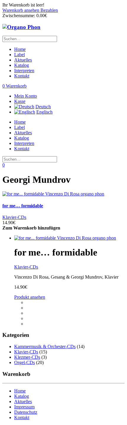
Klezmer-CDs (27, 357)
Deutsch (43, 106)
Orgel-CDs (24, 362)
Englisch (44, 111)
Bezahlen (49, 10)
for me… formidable (22, 205)
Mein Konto (25, 95)
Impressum (24, 406)
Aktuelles (23, 59)
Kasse (19, 101)
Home (20, 49)
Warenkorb (14, 85)
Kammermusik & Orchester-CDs (45, 346)
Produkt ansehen (29, 297)
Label (19, 54)
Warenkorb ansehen (21, 10)
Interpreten (24, 70)
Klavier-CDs (14, 217)
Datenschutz (25, 412)
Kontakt (21, 75)
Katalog (21, 65)
